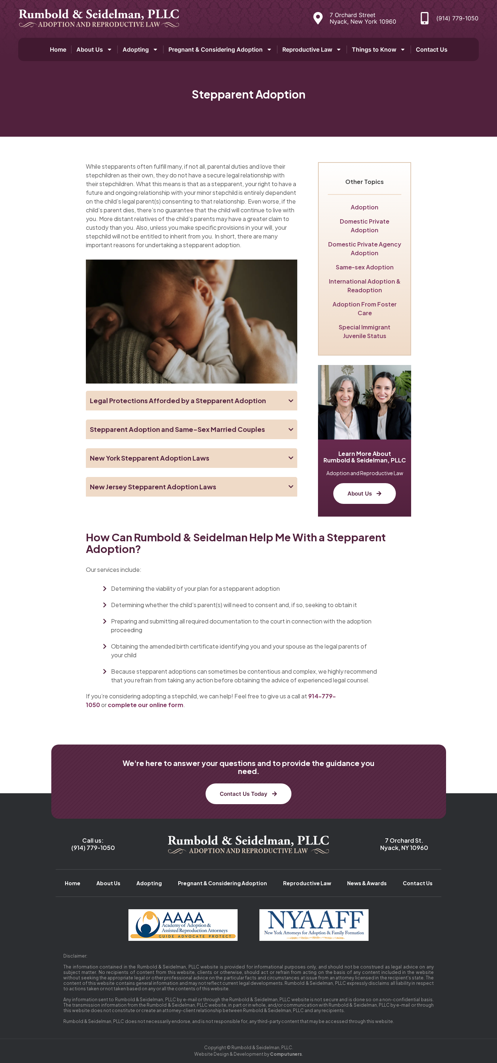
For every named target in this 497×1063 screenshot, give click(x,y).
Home (58, 49)
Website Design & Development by (248, 1054)
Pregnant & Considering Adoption (215, 49)
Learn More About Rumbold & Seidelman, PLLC (364, 457)
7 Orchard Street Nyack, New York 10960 (363, 18)
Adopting (136, 49)
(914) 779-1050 (457, 18)
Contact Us (432, 49)
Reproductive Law (307, 49)
